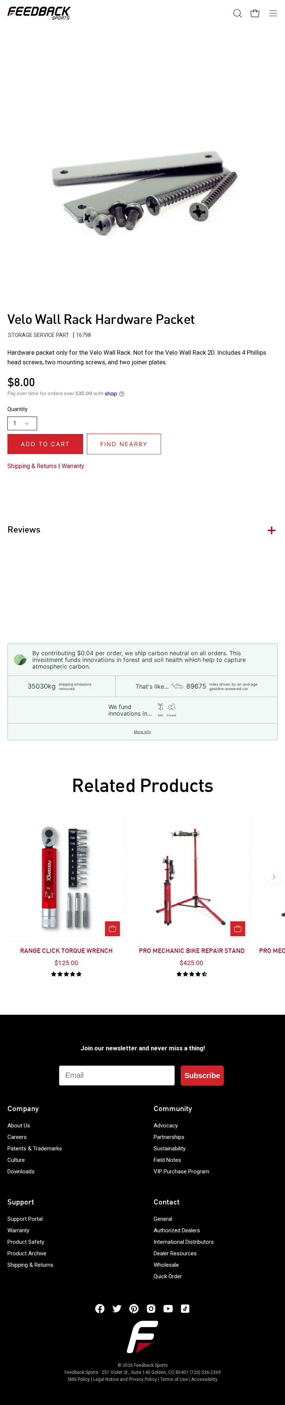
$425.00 (191, 963)
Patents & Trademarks (34, 1148)
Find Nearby (124, 444)
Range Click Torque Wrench (66, 951)
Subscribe (202, 1075)
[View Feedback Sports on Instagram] (151, 1308)
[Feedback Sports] (39, 13)
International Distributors (184, 1242)
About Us (18, 1125)
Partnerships (169, 1137)
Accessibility (204, 1379)
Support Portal (25, 1219)
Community (173, 1109)
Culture (16, 1160)
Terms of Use (174, 1379)
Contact (167, 1202)
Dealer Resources (175, 1253)
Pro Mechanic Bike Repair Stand (192, 951)
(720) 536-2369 (205, 1372)
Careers (17, 1137)
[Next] (273, 876)
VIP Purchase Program (181, 1171)
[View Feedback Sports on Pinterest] (134, 1308)
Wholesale (166, 1265)
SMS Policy (79, 1379)
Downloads (21, 1171)
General (163, 1219)
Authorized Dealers (177, 1230)
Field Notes (167, 1160)
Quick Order (168, 1276)
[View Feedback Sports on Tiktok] (185, 1308)
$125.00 (66, 963)
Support (20, 1202)
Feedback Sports (151, 1365)
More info (142, 731)
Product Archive (26, 1253)
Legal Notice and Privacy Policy (125, 1379)
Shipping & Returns (32, 466)
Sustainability (170, 1148)
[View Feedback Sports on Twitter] (116, 1308)
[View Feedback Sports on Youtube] (168, 1308)
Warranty (73, 466)
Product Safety (25, 1242)
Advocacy (166, 1125)
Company (23, 1109)
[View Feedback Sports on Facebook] (99, 1308)
